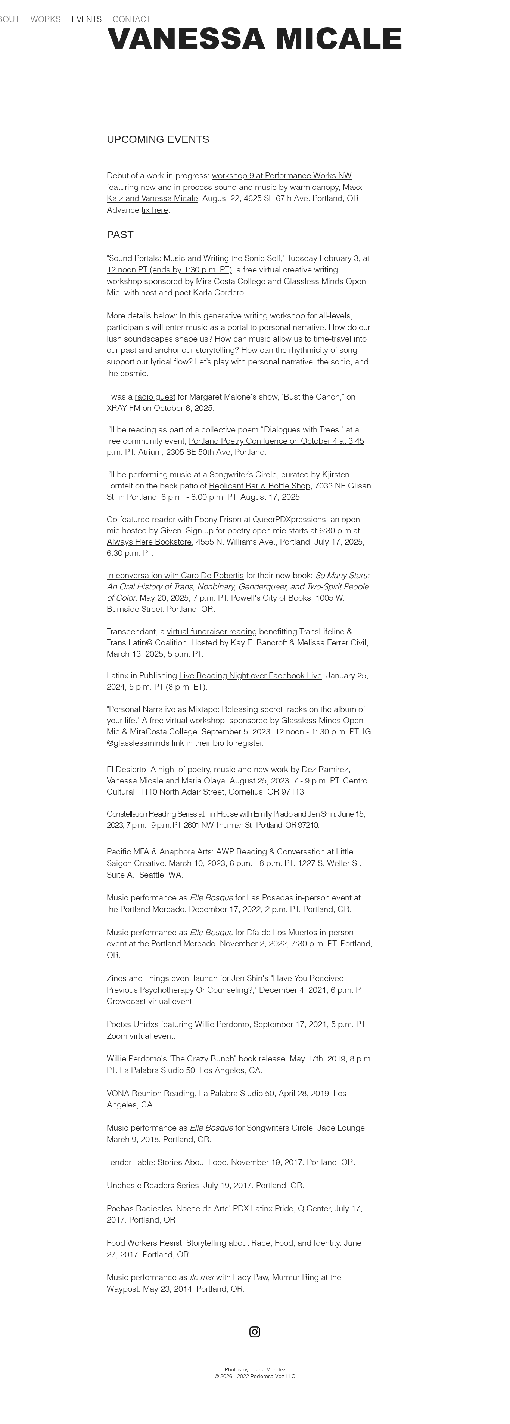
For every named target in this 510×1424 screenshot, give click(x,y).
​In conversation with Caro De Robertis (175, 575)
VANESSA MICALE (255, 38)
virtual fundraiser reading (212, 631)
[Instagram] (255, 1332)
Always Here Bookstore (149, 541)
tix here (155, 209)
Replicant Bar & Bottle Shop (259, 485)
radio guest (155, 396)
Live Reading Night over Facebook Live (250, 675)
